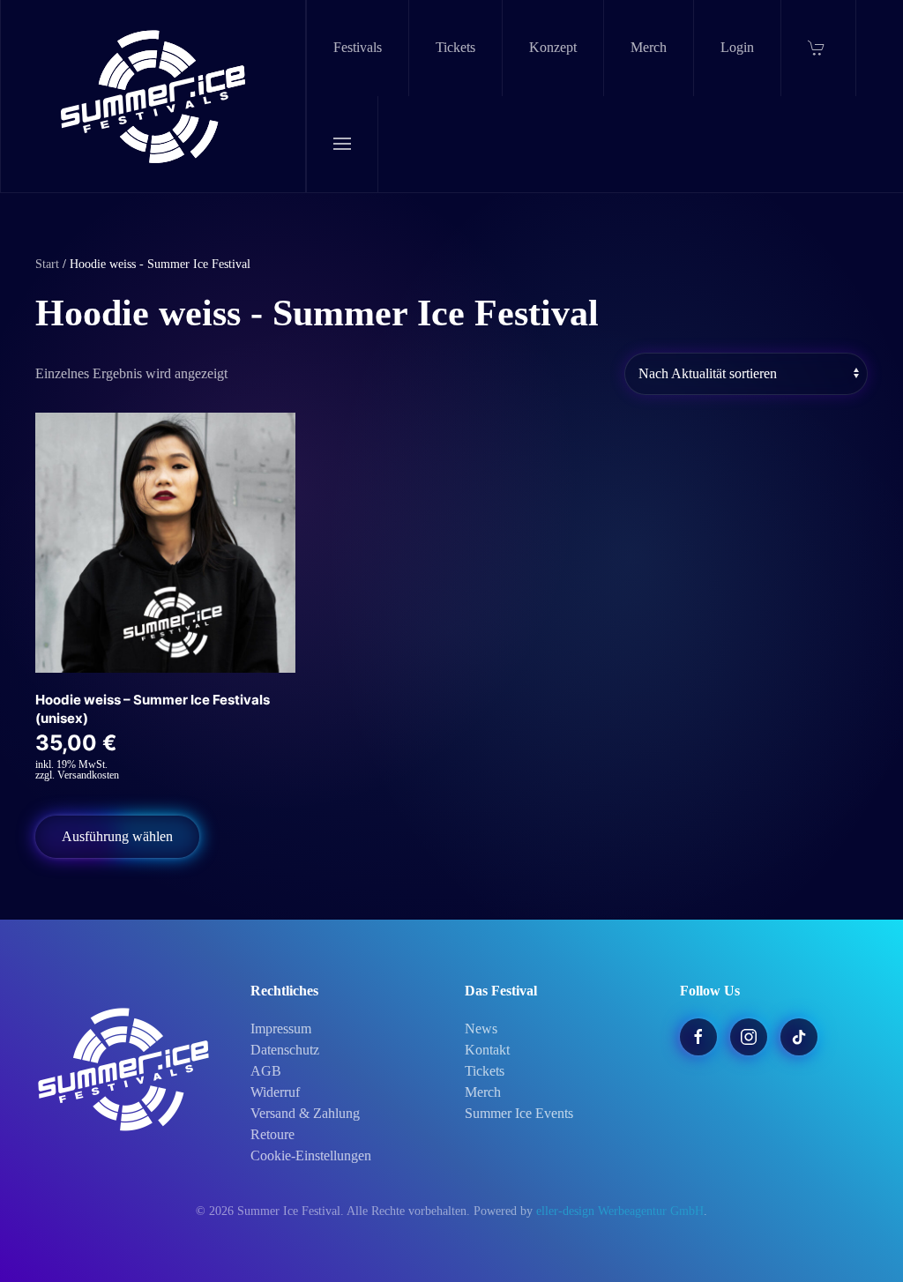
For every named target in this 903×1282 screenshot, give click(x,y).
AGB (265, 1070)
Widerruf (275, 1091)
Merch (649, 47)
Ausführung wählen (117, 836)
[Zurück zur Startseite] (153, 96)
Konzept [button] (553, 47)
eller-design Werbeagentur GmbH (620, 1211)
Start (47, 264)
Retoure (272, 1134)
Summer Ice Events (519, 1113)
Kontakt (487, 1049)
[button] (342, 144)
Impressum (280, 1028)
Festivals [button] (357, 47)
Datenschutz (284, 1049)
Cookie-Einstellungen (310, 1155)
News (481, 1028)
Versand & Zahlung (305, 1113)
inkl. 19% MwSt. (71, 764)
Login (737, 47)
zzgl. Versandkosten (77, 775)
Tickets (455, 47)
